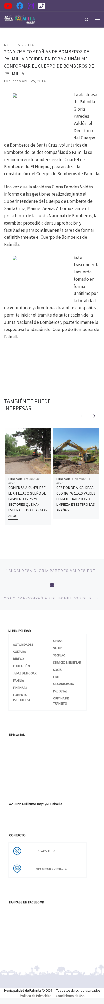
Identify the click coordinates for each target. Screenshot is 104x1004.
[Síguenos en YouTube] (8, 5)
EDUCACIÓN (21, 666)
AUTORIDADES (23, 644)
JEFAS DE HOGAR (24, 673)
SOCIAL (58, 670)
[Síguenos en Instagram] (31, 5)
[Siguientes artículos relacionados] (94, 415)
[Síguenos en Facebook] (19, 5)
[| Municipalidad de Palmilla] (19, 18)
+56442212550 (45, 851)
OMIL (56, 677)
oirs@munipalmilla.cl (51, 868)
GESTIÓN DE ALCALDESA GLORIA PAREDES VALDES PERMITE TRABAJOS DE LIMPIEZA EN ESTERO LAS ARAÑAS (75, 498)
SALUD (57, 648)
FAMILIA (18, 680)
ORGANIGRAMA (63, 684)
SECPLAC (59, 655)
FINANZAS (20, 688)
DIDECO (18, 659)
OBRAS (57, 641)
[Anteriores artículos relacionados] (81, 415)
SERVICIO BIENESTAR (67, 662)
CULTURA (19, 651)
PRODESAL (60, 691)
